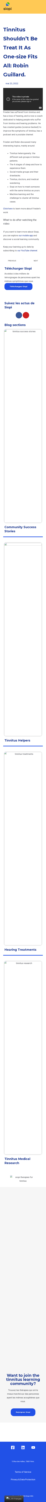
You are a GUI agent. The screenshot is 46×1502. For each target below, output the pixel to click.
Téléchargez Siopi (18, 286)
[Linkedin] (23, 1447)
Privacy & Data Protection (23, 1479)
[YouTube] (33, 1447)
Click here (8, 208)
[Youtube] (26, 315)
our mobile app (26, 235)
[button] (23, 1412)
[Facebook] (19, 315)
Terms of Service (23, 1472)
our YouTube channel (27, 250)
